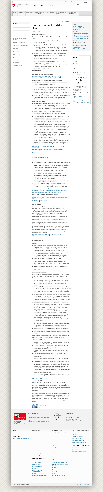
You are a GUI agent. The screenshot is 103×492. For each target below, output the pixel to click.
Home (13, 17)
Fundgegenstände (56, 451)
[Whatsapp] (38, 407)
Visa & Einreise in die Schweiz (61, 13)
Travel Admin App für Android (80, 38)
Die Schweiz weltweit (34, 2)
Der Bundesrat (18, 2)
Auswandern (35, 479)
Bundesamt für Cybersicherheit (39, 189)
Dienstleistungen (51, 12)
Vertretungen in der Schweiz (38, 462)
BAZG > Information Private (39, 200)
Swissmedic (35, 152)
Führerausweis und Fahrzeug (58, 438)
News (13, 432)
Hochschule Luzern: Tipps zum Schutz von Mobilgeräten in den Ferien (49, 190)
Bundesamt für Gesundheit (38, 378)
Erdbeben (34, 445)
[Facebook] (33, 407)
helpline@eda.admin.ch (80, 72)
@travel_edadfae (79, 101)
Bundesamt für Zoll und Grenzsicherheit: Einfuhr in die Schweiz (47, 337)
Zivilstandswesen (55, 473)
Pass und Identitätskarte (57, 434)
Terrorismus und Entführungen (38, 442)
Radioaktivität (35, 447)
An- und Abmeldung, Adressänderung (60, 432)
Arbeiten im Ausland (36, 464)
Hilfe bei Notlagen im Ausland (58, 441)
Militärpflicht (55, 453)
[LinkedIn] (35, 407)
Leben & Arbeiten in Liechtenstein (39, 13)
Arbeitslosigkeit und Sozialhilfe (59, 442)
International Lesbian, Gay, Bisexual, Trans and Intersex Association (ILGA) (50, 219)
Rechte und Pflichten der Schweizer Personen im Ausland (39, 476)
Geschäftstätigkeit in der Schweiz (79, 442)
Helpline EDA (70, 413)
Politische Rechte (55, 436)
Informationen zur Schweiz (78, 440)
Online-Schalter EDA (33, 413)
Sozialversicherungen (56, 449)
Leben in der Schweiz (76, 438)
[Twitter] (34, 407)
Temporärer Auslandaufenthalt (38, 481)
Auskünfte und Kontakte (77, 436)
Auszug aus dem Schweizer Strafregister (60, 455)
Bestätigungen (55, 447)
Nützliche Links (55, 467)
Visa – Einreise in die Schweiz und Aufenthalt (79, 433)
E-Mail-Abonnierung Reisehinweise (39, 453)
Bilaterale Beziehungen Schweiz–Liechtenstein (79, 448)
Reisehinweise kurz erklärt (37, 434)
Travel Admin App (36, 455)
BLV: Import (35, 202)
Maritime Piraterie (77, 26)
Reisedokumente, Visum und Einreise (50, 77)
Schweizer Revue (55, 469)
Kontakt (74, 54)
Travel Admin (35, 38)
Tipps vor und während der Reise (39, 436)
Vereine (34, 473)
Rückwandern (35, 468)
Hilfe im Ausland (35, 449)
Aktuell (15, 12)
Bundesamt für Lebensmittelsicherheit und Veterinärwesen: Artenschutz (49, 335)
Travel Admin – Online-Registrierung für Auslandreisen (60, 465)
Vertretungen (21, 12)
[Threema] (37, 407)
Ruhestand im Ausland (37, 466)
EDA (25, 2)
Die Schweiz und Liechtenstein (72, 13)
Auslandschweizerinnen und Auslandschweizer (38, 471)
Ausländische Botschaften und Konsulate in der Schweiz (45, 76)
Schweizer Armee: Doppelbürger (40, 235)
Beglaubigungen (55, 445)
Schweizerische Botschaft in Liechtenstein (21, 438)
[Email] (39, 407)
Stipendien (54, 459)
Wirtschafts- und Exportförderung (79, 451)
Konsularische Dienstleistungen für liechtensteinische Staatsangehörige (59, 462)
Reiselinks (34, 451)
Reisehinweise (29, 12)
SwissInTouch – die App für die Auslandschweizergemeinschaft (59, 476)
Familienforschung (56, 457)
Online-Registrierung (78, 48)
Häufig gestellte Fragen (37, 441)
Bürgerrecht (54, 471)
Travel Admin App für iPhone (80, 36)
